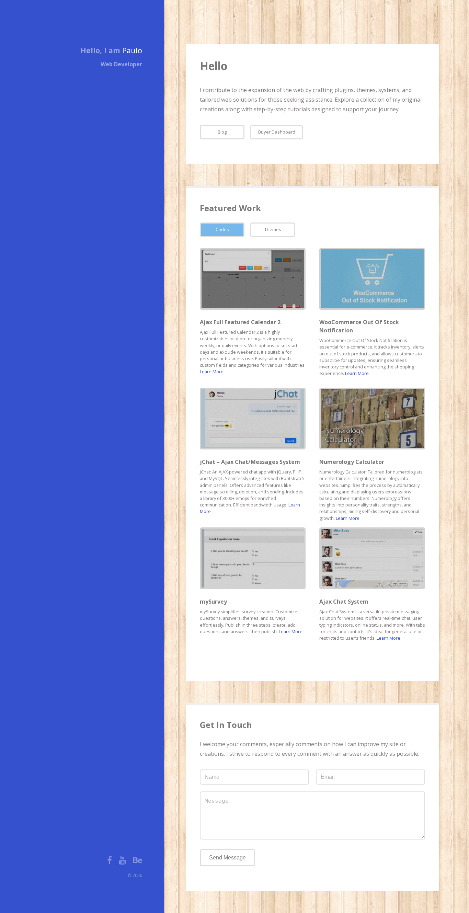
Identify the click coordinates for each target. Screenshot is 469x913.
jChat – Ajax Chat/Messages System (250, 462)
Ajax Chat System (343, 601)
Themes (272, 229)
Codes (222, 229)
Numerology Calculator (351, 462)
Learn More (212, 371)
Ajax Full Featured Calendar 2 (240, 322)
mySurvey (213, 601)
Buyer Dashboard (276, 132)
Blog (222, 132)
